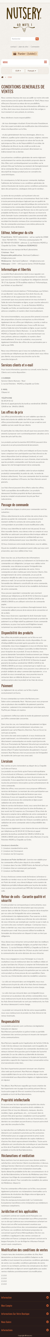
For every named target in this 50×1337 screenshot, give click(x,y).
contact (13, 47)
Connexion (35, 47)
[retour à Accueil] (2, 77)
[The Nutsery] (25, 20)
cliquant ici (29, 933)
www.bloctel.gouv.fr (9, 359)
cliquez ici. (17, 1183)
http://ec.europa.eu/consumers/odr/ (15, 1200)
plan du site (23, 47)
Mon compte (6, 1305)
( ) (27, 53)
